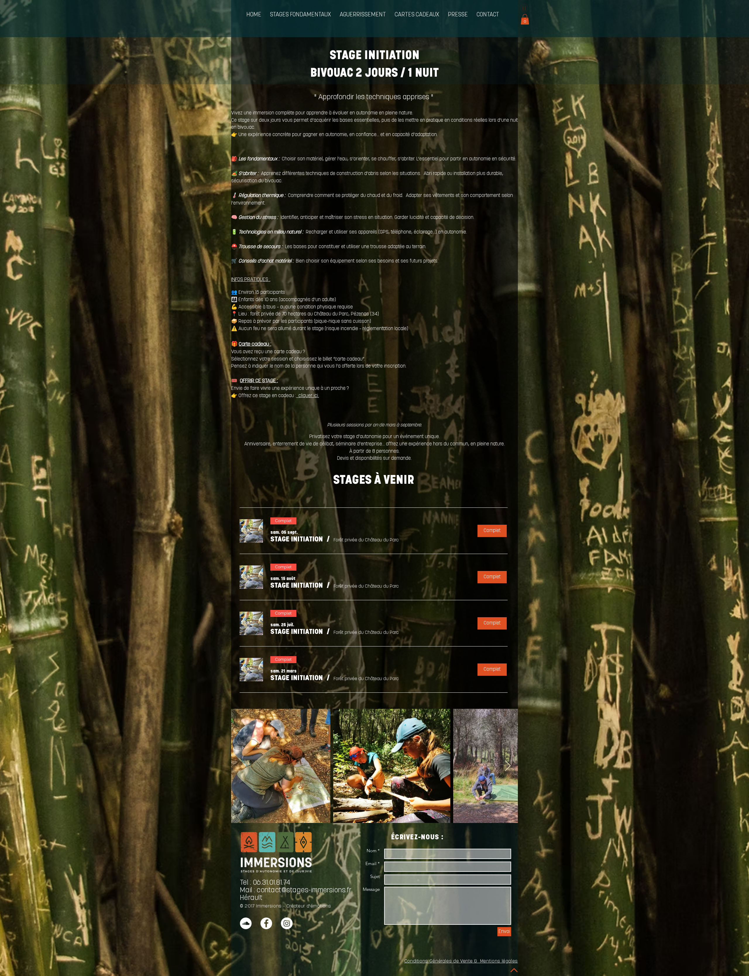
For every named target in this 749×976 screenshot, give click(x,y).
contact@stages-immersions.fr (304, 890)
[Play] (524, 8)
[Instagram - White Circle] (287, 923)
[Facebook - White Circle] (266, 923)
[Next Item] (507, 766)
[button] (300, 15)
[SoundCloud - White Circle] (246, 923)
